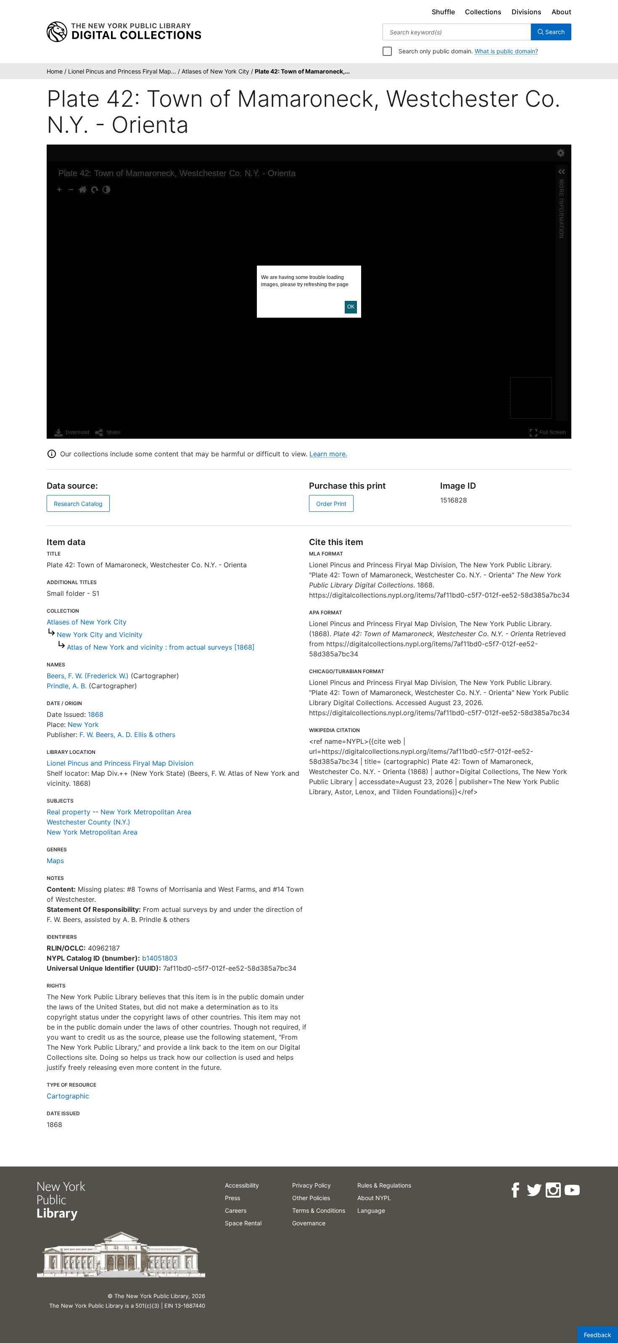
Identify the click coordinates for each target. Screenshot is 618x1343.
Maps (55, 860)
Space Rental (243, 1223)
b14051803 (159, 958)
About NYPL (374, 1197)
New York (83, 724)
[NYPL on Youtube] (571, 1190)
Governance (308, 1223)
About (561, 12)
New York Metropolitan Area (145, 812)
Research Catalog (78, 503)
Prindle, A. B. (67, 686)
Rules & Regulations (384, 1185)
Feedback (597, 1334)
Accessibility (242, 1185)
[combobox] (457, 32)
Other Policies (311, 1197)
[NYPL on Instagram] (552, 1190)
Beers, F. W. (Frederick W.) (88, 676)
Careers (235, 1210)
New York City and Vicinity (100, 634)
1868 (95, 714)
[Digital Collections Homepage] (124, 31)
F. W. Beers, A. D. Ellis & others (127, 734)
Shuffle (443, 12)
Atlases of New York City (87, 622)
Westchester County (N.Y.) (88, 822)
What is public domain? (506, 51)
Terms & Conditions (318, 1210)
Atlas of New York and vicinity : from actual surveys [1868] (161, 647)
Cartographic (68, 1096)
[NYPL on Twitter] (534, 1190)
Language (371, 1210)
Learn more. (328, 454)
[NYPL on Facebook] (515, 1190)
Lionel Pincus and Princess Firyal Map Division (120, 763)
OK (350, 307)
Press (232, 1197)
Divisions (526, 12)
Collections (483, 12)
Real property (68, 812)
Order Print (331, 503)
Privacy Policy (311, 1185)
